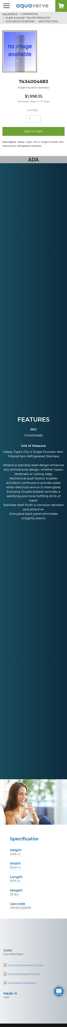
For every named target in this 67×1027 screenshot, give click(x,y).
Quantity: (32, 110)
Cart (61, 6)
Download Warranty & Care (25, 965)
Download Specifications (24, 974)
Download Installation (22, 983)
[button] (6, 6)
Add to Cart (33, 131)
